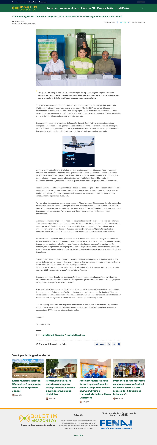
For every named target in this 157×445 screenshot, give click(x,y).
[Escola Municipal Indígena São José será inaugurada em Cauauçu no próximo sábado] (28, 368)
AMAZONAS (48, 335)
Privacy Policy (33, 2)
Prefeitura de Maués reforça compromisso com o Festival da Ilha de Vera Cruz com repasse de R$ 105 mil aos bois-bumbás (129, 387)
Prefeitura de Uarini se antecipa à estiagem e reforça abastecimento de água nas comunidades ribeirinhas (60, 387)
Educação (59, 335)
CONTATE (78, 435)
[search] (142, 8)
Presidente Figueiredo (75, 335)
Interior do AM (18, 21)
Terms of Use (43, 2)
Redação (18, 395)
